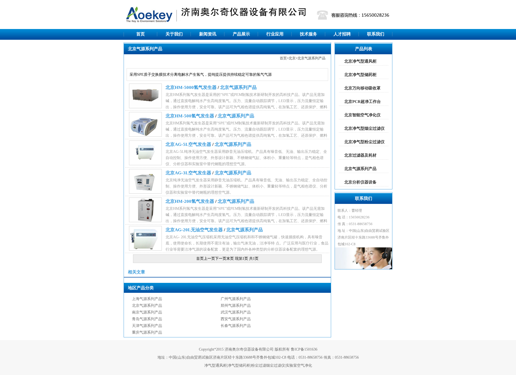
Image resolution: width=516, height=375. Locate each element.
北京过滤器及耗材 (360, 155)
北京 (292, 58)
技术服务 (308, 34)
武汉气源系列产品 (236, 312)
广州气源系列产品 (236, 299)
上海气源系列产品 (147, 299)
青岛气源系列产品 (147, 319)
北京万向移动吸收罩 (362, 88)
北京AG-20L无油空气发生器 (194, 229)
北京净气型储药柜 (360, 75)
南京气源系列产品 (147, 312)
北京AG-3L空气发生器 (188, 172)
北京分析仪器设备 (360, 182)
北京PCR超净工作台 (362, 101)
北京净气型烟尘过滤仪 (364, 128)
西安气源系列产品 (236, 319)
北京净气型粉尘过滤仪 (364, 142)
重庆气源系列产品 (147, 332)
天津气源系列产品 (147, 326)
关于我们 (174, 34)
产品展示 (241, 34)
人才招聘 (342, 34)
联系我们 (375, 34)
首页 (140, 34)
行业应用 (275, 34)
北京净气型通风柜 (360, 61)
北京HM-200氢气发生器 (190, 201)
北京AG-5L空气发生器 (188, 144)
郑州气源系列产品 (236, 306)
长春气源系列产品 (236, 326)
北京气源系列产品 (311, 58)
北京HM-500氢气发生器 (190, 115)
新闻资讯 (207, 34)
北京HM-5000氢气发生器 (191, 87)
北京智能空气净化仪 (362, 115)
